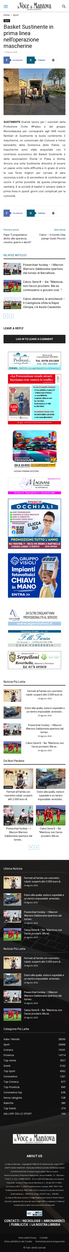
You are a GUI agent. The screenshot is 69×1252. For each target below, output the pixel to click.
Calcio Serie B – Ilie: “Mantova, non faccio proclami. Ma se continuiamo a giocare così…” (43, 286)
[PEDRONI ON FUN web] (34, 368)
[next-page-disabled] (11, 316)
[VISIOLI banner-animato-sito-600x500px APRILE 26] (34, 596)
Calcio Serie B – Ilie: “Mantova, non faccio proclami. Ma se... (50, 832)
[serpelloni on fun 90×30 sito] (34, 668)
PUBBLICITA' (19, 1224)
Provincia (41, 787)
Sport (16, 14)
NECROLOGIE (31, 1221)
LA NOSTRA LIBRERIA (45, 1224)
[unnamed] (34, 624)
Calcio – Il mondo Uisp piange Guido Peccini (52, 236)
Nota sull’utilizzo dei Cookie (18, 1241)
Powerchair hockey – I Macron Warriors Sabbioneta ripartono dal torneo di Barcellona (43, 269)
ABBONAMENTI (54, 1221)
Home (7, 14)
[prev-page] (6, 316)
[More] (53, 60)
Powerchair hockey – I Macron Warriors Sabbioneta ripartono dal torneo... (45, 729)
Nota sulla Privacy (27, 1237)
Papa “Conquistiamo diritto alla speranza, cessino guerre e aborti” (17, 238)
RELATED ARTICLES (15, 255)
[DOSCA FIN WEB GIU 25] (34, 548)
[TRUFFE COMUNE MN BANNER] (34, 423)
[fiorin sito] (34, 645)
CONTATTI (11, 1221)
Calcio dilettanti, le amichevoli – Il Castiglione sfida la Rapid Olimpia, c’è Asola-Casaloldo (44, 303)
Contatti (44, 1237)
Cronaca (8, 787)
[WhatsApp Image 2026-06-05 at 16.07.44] (34, 472)
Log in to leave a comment (34, 338)
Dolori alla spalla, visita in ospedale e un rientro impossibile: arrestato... (50, 795)
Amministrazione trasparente (50, 1241)
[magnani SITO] (34, 493)
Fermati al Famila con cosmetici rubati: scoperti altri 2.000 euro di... (18, 795)
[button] (5, 6)
